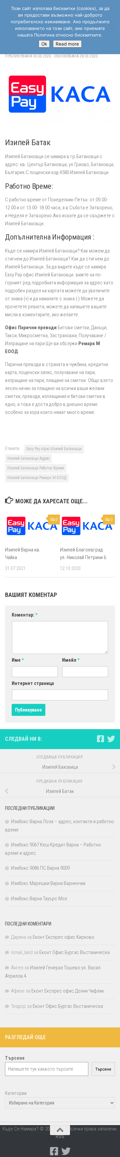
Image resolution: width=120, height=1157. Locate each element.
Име (18, 660)
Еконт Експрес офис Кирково (63, 937)
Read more (67, 44)
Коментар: (24, 615)
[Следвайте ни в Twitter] (111, 739)
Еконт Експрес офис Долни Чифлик (67, 991)
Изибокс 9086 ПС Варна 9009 (40, 868)
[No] (111, 27)
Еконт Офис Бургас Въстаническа (74, 952)
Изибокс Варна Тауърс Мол (39, 899)
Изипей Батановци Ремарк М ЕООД (36, 477)
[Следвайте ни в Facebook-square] (100, 739)
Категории (16, 1093)
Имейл (70, 660)
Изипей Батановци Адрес (28, 458)
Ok (44, 44)
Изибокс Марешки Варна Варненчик (48, 883)
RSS (60, 1136)
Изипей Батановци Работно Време (35, 468)
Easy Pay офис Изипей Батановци (54, 448)
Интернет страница (33, 683)
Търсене (103, 1069)
